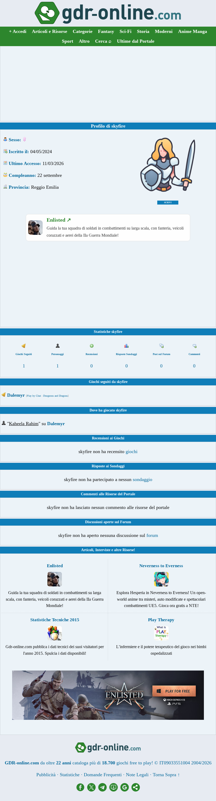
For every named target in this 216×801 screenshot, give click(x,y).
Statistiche (70, 774)
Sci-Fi (125, 31)
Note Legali (137, 774)
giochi (132, 451)
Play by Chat (34, 395)
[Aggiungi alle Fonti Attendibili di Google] (125, 790)
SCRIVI (167, 202)
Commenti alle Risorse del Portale (108, 494)
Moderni (164, 31)
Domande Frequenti (103, 774)
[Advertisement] (108, 83)
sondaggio (142, 479)
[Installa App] (114, 790)
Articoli (87, 550)
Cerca (103, 41)
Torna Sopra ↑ (166, 774)
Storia (143, 31)
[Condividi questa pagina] (135, 790)
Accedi (17, 31)
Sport (67, 41)
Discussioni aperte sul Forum (108, 522)
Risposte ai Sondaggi (108, 466)
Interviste (102, 550)
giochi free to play (133, 762)
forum (152, 535)
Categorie (82, 31)
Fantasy (106, 31)
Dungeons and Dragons (55, 395)
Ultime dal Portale (135, 41)
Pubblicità (46, 774)
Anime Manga (192, 31)
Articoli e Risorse (49, 31)
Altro (84, 41)
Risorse (128, 550)
